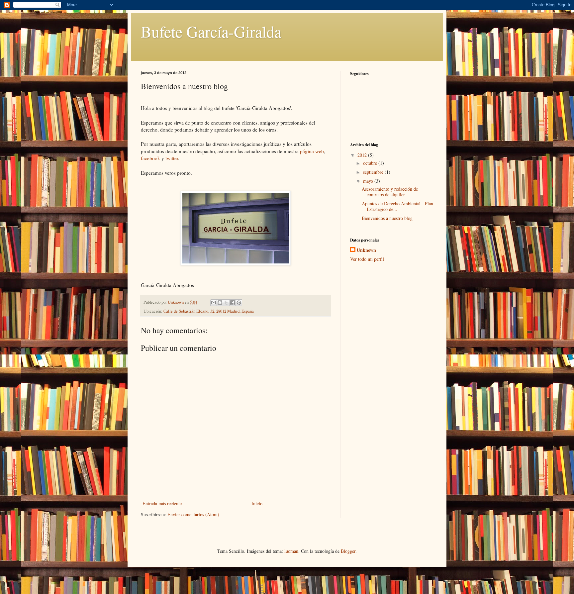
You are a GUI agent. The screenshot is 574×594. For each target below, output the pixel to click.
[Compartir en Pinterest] (239, 302)
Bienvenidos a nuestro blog (387, 218)
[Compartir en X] (226, 302)
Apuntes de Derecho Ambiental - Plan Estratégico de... (397, 206)
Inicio (256, 503)
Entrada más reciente (162, 503)
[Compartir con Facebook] (232, 302)
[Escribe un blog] (220, 302)
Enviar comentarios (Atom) (193, 514)
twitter (171, 158)
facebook (150, 158)
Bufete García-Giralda (211, 31)
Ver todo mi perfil (367, 259)
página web (312, 151)
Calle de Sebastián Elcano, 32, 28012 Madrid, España (208, 311)
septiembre (374, 172)
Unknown (366, 250)
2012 (362, 155)
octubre (370, 163)
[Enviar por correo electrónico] (213, 302)
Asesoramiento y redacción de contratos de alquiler (390, 192)
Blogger (348, 551)
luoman (291, 551)
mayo (368, 181)
